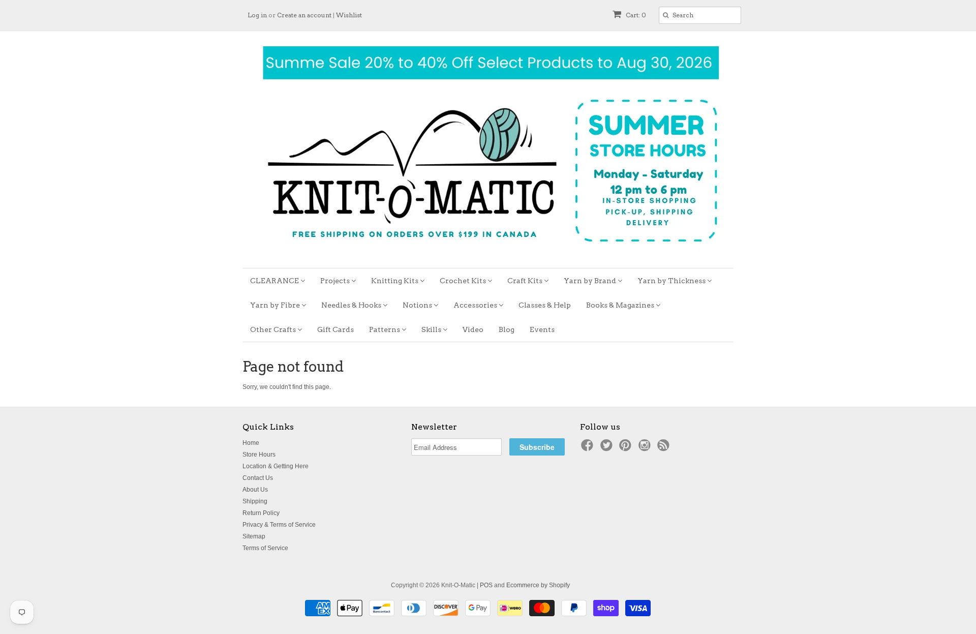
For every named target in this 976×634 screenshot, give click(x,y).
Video (473, 329)
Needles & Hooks (352, 305)
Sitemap (253, 536)
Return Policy (261, 513)
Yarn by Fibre (275, 305)
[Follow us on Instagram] (646, 448)
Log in (257, 15)
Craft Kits (525, 281)
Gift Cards (335, 329)
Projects (335, 281)
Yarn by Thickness (672, 281)
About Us (255, 489)
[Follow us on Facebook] (588, 448)
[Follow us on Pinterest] (626, 448)
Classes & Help (544, 305)
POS (486, 585)
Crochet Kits (463, 281)
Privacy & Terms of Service (279, 524)
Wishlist (349, 15)
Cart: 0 (635, 15)
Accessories (476, 305)
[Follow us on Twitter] (608, 448)
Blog (506, 329)
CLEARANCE (275, 281)
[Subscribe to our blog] (665, 448)
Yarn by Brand (591, 281)
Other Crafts (273, 329)
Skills (432, 329)
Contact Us (257, 477)
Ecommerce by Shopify (538, 585)
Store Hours (259, 454)
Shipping (254, 501)
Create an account (304, 15)
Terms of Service (265, 548)
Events (542, 329)
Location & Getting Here (275, 466)
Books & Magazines (621, 305)
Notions (418, 305)
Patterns (385, 329)
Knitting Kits (395, 281)
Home (250, 442)
